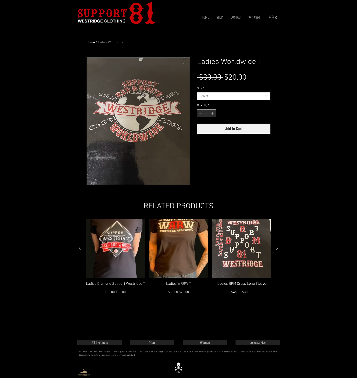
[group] (178, 257)
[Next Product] (277, 248)
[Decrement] (200, 113)
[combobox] (233, 96)
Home (91, 42)
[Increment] (212, 113)
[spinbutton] (206, 113)
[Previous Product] (79, 248)
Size (200, 88)
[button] (220, 17)
